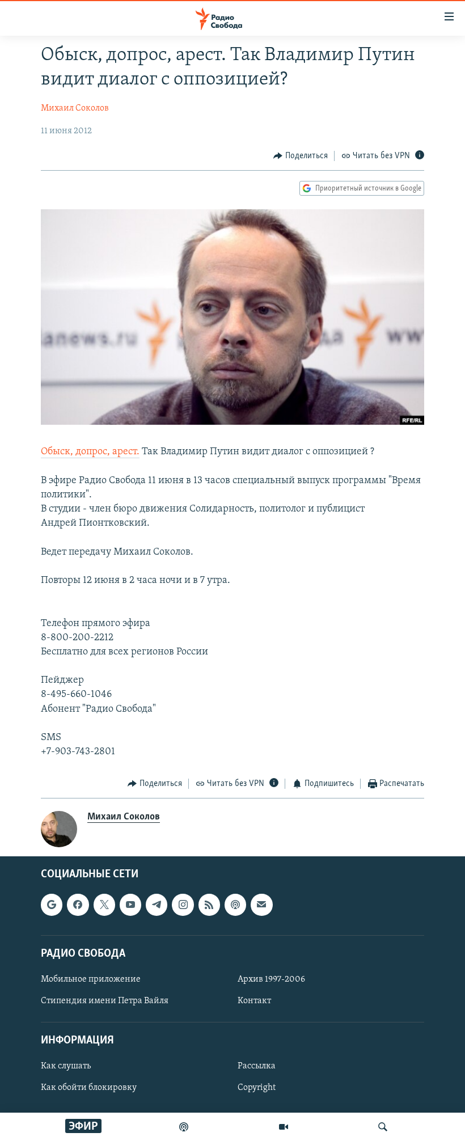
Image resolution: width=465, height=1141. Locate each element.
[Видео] (284, 1127)
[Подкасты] (235, 904)
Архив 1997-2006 (271, 979)
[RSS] (209, 904)
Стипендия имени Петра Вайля (104, 1000)
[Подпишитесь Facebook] (77, 904)
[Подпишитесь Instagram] (182, 904)
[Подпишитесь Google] (51, 904)
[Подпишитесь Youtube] (130, 904)
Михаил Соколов (75, 108)
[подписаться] (261, 904)
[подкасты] (184, 1127)
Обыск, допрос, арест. (90, 452)
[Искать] (383, 1127)
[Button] (300, 156)
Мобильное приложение (91, 979)
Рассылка (257, 1066)
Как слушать (66, 1066)
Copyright (257, 1087)
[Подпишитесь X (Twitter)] (104, 904)
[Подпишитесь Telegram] (156, 904)
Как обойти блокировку (89, 1087)
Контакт (254, 1000)
